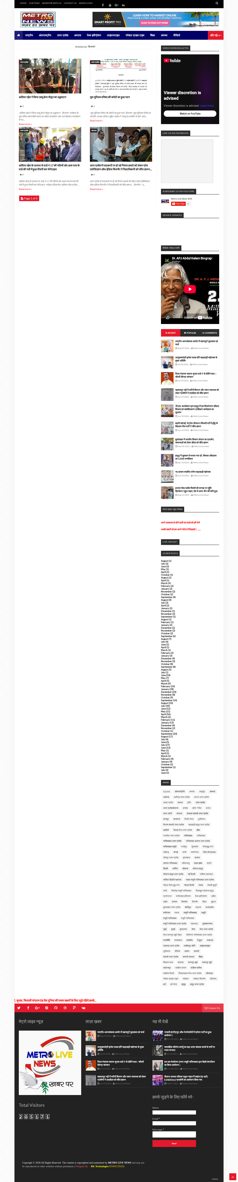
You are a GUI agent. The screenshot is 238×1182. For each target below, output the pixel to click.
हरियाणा (213, 978)
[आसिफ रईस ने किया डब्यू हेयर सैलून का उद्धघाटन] (50, 76)
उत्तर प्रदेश (24, 62)
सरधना (180, 962)
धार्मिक (175, 868)
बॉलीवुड (188, 907)
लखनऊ (210, 940)
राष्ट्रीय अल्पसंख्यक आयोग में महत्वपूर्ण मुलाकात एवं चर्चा (120, 1032)
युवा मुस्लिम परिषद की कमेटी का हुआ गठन (110, 97)
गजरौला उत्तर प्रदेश (171, 835)
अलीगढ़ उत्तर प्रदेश (182, 797)
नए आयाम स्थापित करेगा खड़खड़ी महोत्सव (193, 471)
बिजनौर (195, 901)
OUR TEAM (34, 3)
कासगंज (176, 819)
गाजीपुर (184, 846)
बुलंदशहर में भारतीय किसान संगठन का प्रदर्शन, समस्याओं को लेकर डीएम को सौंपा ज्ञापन (194, 441)
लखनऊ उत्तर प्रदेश (171, 945)
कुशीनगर (201, 819)
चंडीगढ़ (166, 852)
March (164, 583)
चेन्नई (176, 852)
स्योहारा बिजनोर (199, 978)
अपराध (94, 130)
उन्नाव (185, 808)
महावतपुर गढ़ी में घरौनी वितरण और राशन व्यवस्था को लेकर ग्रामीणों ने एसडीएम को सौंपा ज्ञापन (197, 391)
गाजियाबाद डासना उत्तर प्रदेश (198, 841)
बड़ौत (165, 901)
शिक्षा (201, 956)
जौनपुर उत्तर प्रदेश (170, 857)
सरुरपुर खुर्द (193, 962)
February (165, 586)
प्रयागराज (167, 896)
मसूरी (203, 912)
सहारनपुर (167, 967)
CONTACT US (70, 3)
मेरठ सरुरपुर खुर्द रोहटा (172, 934)
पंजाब (201, 885)
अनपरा (192, 791)
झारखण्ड (186, 857)
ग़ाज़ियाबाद (201, 835)
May (163, 569)
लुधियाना (166, 951)
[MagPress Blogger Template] (45, 19)
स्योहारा (186, 978)
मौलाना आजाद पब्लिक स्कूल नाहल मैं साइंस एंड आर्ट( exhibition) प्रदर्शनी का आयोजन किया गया (186, 1078)
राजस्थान (178, 940)
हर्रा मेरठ (173, 984)
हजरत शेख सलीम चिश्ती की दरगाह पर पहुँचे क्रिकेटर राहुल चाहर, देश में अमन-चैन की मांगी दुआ (196, 489)
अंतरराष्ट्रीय (180, 791)
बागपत (174, 901)
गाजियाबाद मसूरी (169, 846)
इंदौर (189, 802)
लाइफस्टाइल (205, 945)
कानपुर (166, 819)
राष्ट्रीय (189, 940)
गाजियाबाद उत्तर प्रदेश (172, 841)
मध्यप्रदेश (210, 907)
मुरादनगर (183, 929)
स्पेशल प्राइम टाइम (170, 978)
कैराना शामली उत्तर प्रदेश (173, 824)
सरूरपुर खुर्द (207, 962)
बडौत (213, 896)
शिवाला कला (168, 962)
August (164, 560)
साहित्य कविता (196, 967)
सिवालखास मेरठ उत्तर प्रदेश (190, 973)
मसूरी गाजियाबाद (169, 918)
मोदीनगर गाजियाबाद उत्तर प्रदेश (199, 934)
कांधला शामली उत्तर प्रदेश (197, 813)
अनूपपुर (202, 791)
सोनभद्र (209, 973)
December (166, 611)
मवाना (177, 912)
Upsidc (166, 791)
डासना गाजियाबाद (170, 863)
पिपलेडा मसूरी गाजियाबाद (181, 890)
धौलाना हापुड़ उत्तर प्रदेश (173, 874)
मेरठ (193, 929)
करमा (208, 808)
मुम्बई (173, 929)
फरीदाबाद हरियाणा (183, 896)
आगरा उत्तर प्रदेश (201, 797)
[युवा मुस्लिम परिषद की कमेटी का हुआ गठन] (121, 76)
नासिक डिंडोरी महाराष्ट (172, 879)
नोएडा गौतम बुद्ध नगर (171, 885)
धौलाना (185, 868)
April (163, 572)
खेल (198, 830)
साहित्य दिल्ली (168, 973)
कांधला (179, 813)
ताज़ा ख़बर (198, 863)
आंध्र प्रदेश (168, 802)
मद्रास (198, 907)
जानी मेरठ (195, 852)
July (163, 563)
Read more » (25, 124)
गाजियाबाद (188, 835)
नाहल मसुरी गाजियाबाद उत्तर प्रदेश (200, 879)
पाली (165, 890)
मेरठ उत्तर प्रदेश (206, 929)
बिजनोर (184, 901)
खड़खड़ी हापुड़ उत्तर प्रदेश (198, 824)
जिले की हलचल (209, 852)
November (166, 591)
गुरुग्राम (194, 846)
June (163, 566)
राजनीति (166, 940)
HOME (23, 3)
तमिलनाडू (186, 863)
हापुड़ (184, 984)
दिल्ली (165, 868)
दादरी (209, 863)
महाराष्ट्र (194, 923)
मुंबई (165, 929)
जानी (184, 852)
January (165, 588)
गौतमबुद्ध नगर (208, 846)
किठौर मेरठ (189, 819)
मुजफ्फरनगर (207, 923)
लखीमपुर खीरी (189, 945)
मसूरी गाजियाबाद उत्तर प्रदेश (174, 923)
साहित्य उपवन (180, 967)
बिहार (204, 901)
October (165, 574)
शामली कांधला (188, 956)
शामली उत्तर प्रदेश (170, 956)
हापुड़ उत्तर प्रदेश (197, 984)
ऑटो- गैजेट (196, 808)
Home (215, 1179)
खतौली (166, 830)
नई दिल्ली (191, 874)
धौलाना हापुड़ (198, 868)
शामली (196, 951)
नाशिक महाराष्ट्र (206, 874)
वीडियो (177, 951)
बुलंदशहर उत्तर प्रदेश (171, 907)
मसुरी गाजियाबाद (190, 912)
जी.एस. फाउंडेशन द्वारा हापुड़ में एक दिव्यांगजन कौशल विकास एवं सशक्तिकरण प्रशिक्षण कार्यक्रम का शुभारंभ (197, 409)
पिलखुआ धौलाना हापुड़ (205, 890)
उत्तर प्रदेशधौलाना (170, 808)
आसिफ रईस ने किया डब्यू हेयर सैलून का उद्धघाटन (42, 97)
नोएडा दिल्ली (189, 885)
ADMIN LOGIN (86, 3)
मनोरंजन (166, 912)
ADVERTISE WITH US (51, 3)
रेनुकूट (199, 940)
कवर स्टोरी (167, 813)
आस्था (180, 802)
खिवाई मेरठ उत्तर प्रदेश (182, 830)
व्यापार (187, 951)
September (166, 597)
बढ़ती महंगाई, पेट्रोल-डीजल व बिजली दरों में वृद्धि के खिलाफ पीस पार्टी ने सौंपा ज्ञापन (196, 425)
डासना (197, 857)
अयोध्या (166, 797)
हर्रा (164, 984)
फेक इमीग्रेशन (201, 896)
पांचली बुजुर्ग (212, 885)
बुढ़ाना (213, 901)
